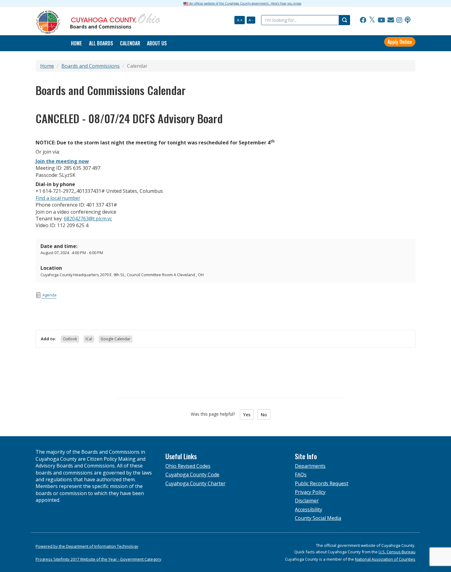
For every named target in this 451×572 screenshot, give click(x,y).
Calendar (130, 43)
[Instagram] (399, 20)
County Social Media (318, 518)
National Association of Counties (385, 559)
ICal (89, 338)
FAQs (300, 474)
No (264, 415)
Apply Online (399, 41)
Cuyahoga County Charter (195, 483)
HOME (76, 43)
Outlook (70, 338)
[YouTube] (381, 20)
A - (251, 20)
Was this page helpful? (215, 414)
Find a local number (58, 198)
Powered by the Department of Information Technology (87, 546)
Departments (310, 466)
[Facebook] (363, 20)
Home (47, 66)
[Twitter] (372, 20)
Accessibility (308, 509)
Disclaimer (307, 500)
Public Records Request (321, 483)
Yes (246, 415)
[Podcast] (408, 20)
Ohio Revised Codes (187, 466)
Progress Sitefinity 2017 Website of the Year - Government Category (98, 559)
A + (239, 20)
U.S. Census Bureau (397, 552)
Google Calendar (115, 338)
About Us (157, 43)
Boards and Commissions (90, 66)
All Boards (101, 43)
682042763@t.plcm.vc (88, 218)
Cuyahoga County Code (192, 474)
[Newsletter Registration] (390, 20)
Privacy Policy (310, 492)
